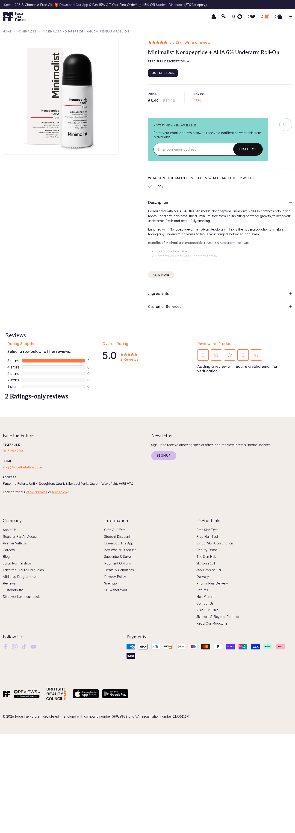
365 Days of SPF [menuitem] (209, 570)
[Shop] (290, 16)
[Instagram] (15, 646)
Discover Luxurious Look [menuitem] (21, 597)
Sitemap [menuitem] (110, 583)
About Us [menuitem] (9, 530)
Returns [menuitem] (202, 590)
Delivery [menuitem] (202, 577)
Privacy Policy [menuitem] (115, 577)
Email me (248, 149)
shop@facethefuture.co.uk (22, 467)
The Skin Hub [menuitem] (206, 557)
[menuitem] (5, 646)
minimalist (27, 31)
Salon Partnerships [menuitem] (17, 563)
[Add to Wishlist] (285, 124)
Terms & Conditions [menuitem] (119, 570)
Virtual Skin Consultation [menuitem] (214, 543)
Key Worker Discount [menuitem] (120, 550)
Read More (161, 274)
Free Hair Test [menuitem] (207, 537)
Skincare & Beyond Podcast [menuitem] (217, 617)
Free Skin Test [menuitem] (207, 530)
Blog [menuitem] (6, 557)
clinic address (36, 492)
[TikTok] (24, 646)
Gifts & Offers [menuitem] (114, 530)
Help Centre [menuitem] (205, 597)
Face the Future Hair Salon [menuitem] (23, 570)
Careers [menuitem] (9, 550)
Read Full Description (166, 61)
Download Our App (55, 5)
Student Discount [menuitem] (117, 537)
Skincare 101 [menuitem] (205, 563)
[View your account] (213, 16)
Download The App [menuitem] (118, 543)
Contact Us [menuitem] (204, 603)
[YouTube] (33, 646)
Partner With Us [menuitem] (15, 543)
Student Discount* (152, 5)
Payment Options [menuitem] (117, 563)
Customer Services (164, 306)
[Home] (6, 694)
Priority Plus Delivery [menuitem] (212, 583)
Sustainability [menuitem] (13, 590)
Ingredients (158, 293)
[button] (203, 355)
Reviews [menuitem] (9, 583)
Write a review (197, 42)
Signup (164, 455)
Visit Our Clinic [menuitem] (207, 610)
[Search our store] (223, 16)
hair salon (59, 492)
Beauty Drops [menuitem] (206, 550)
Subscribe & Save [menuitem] (117, 557)
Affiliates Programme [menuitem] (19, 577)
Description (158, 202)
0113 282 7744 (13, 451)
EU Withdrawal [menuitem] (115, 590)
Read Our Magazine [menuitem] (211, 623)
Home (7, 31)
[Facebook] (5, 646)
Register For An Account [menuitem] (21, 537)
